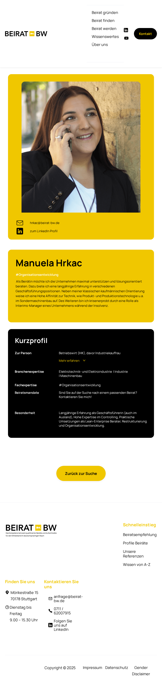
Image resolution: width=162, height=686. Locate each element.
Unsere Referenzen (133, 554)
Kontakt (145, 33)
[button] (105, 12)
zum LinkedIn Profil (44, 231)
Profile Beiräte (135, 542)
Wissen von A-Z (136, 564)
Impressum (92, 667)
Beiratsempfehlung (140, 534)
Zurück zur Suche (81, 473)
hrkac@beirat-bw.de (44, 223)
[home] (26, 33)
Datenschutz (116, 667)
